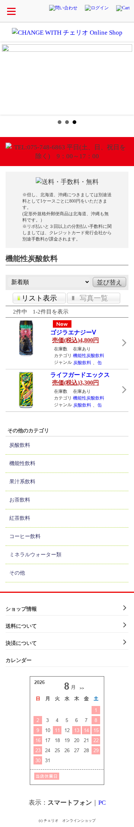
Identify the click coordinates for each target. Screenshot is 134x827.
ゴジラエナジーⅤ (73, 332)
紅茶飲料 (19, 518)
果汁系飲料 (22, 481)
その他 (17, 573)
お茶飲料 (19, 500)
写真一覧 (94, 298)
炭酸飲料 (82, 362)
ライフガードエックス (80, 375)
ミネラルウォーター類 (35, 554)
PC (102, 802)
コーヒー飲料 (25, 536)
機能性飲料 (22, 463)
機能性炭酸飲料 (88, 355)
